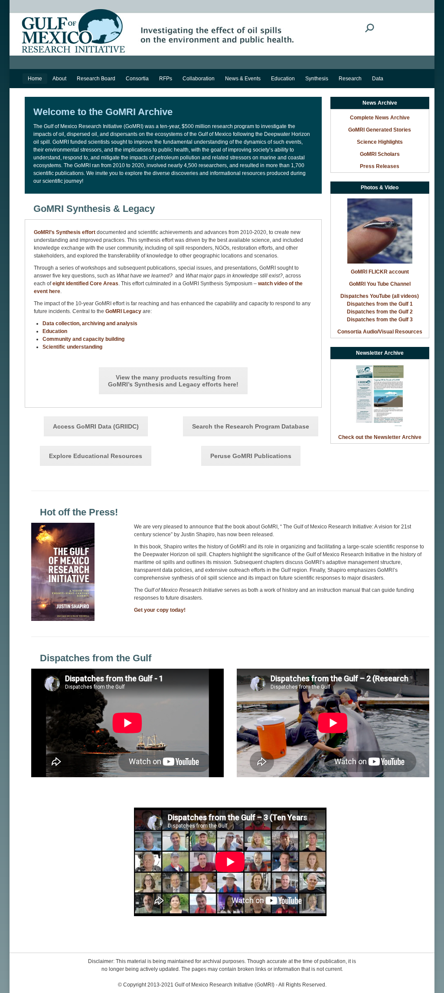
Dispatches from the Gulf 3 (380, 320)
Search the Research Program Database (250, 426)
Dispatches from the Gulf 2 (380, 312)
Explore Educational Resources (95, 455)
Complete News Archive (380, 118)
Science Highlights (380, 142)
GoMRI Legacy (123, 311)
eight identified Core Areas (85, 283)
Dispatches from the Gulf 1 (380, 304)
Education (54, 331)
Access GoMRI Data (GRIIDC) (96, 426)
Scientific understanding (72, 347)
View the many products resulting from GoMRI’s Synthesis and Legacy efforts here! (173, 381)
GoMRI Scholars (380, 154)
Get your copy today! (160, 610)
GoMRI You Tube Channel (380, 284)
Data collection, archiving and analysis (89, 323)
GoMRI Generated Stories (379, 130)
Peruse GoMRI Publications (250, 455)
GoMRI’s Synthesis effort (64, 232)
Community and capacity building (83, 339)
